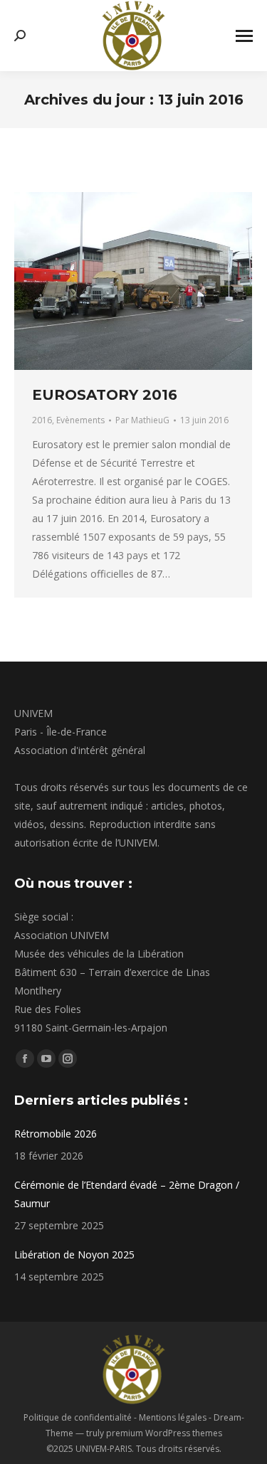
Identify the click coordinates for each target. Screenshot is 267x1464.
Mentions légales (172, 1417)
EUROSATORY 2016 (104, 394)
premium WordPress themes (164, 1433)
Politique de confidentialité (77, 1417)
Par (142, 420)
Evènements (80, 420)
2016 (42, 420)
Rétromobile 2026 (55, 1133)
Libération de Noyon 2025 (74, 1254)
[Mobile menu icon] (244, 36)
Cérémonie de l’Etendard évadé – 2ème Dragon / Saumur (126, 1194)
